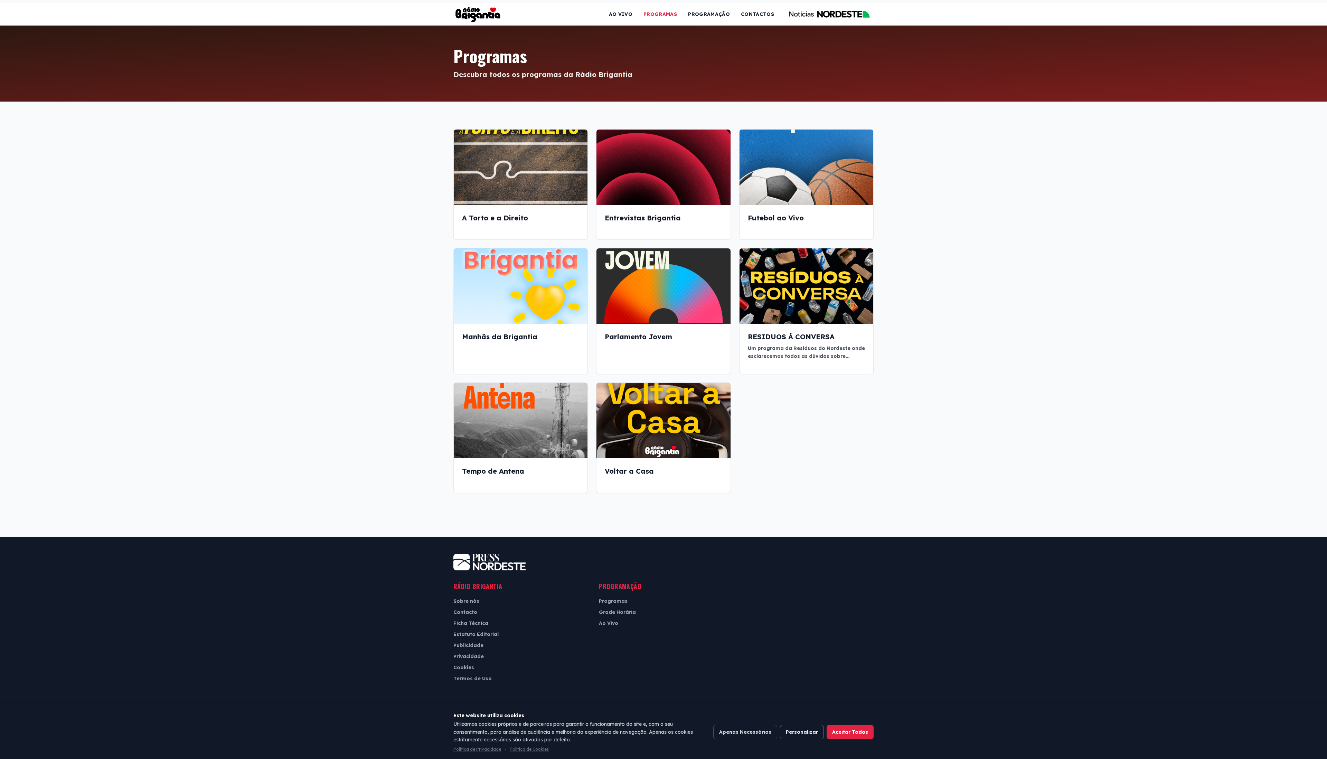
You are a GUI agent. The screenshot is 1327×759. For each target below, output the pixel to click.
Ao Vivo (620, 14)
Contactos (757, 14)
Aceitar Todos (850, 732)
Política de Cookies (529, 749)
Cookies (463, 667)
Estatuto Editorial (476, 634)
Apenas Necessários (745, 732)
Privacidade (468, 656)
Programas (660, 14)
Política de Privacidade (477, 749)
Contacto (465, 612)
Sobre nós (466, 601)
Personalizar (802, 732)
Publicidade (468, 645)
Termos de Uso (472, 678)
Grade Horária (617, 612)
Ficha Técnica (470, 623)
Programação (709, 14)
